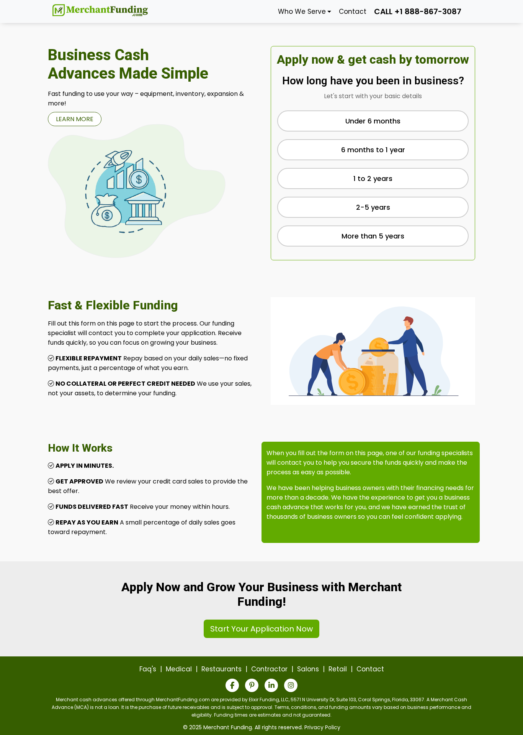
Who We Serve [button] (302, 11)
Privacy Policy (322, 727)
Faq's (147, 669)
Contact (352, 11)
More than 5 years (373, 236)
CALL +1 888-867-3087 (417, 11)
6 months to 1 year (373, 150)
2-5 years (373, 207)
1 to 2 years (372, 178)
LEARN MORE (74, 119)
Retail (338, 669)
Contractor (269, 669)
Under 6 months (372, 121)
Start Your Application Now (261, 628)
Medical (179, 669)
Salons (308, 669)
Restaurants (221, 669)
